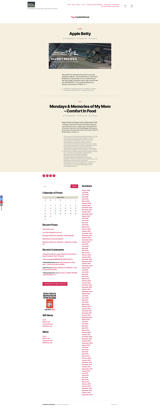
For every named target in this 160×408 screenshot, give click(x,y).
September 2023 (87, 265)
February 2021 (86, 332)
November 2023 (87, 261)
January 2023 (86, 283)
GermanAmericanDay (91, 143)
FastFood (88, 142)
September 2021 (87, 317)
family (84, 142)
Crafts (83, 4)
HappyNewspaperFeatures (70, 146)
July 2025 (85, 218)
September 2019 (87, 369)
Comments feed (47, 324)
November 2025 (87, 210)
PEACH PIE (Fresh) (48, 229)
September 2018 (87, 395)
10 (50, 208)
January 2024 (86, 257)
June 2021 (85, 324)
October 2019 (86, 367)
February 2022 (86, 306)
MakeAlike (74, 151)
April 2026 (85, 199)
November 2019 (87, 364)
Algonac (71, 136)
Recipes (78, 4)
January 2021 (86, 334)
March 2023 (85, 278)
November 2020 (87, 339)
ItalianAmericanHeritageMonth (71, 149)
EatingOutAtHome (78, 142)
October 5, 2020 (83, 115)
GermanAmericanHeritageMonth (71, 145)
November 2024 (87, 235)
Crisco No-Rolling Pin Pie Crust (52, 232)
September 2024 (87, 240)
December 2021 (87, 311)
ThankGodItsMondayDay (81, 163)
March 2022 (85, 304)
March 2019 (85, 382)
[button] (1, 212)
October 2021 (86, 315)
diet (91, 140)
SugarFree (69, 163)
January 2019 (86, 386)
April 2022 (85, 302)
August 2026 (86, 190)
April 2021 (85, 328)
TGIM (73, 163)
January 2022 (86, 308)
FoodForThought (67, 143)
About (69, 4)
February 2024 (86, 255)
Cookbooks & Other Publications (94, 4)
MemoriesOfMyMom (88, 151)
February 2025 (86, 229)
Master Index (107, 4)
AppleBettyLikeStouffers (77, 88)
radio (84, 158)
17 (50, 211)
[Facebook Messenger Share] (1, 199)
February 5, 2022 (83, 38)
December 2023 (87, 259)
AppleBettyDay (67, 88)
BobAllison (86, 139)
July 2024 (85, 244)
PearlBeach (73, 158)
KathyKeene (86, 149)
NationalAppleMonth (78, 152)
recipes (95, 158)
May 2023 (85, 274)
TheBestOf (89, 163)
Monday (65, 152)
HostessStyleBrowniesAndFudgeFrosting (73, 148)
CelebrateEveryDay (68, 140)
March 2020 (85, 356)
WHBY (90, 164)
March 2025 (85, 227)
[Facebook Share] (1, 197)
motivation (70, 152)
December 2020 (87, 336)
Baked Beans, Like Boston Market (52, 239)
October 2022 (86, 289)
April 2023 (85, 276)
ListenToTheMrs (93, 149)
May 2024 (85, 248)
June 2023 (85, 272)
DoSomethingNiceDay (69, 142)
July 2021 (85, 321)
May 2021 (85, 326)
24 (50, 213)
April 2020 (85, 354)
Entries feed (46, 322)
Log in (44, 320)
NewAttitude (88, 157)
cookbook (83, 140)
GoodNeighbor (88, 145)
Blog (73, 4)
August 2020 (86, 345)
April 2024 (85, 250)
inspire (94, 148)
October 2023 (86, 263)
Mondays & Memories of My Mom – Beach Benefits (58, 235)
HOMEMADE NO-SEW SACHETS (63, 259)
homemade (79, 146)
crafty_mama (46, 259)
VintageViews (46, 254)
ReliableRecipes (67, 160)
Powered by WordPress (62, 404)
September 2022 (87, 291)
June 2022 (85, 298)
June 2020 (85, 349)
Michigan (95, 151)
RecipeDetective (89, 158)
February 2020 (86, 358)
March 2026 (85, 201)
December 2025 (87, 207)
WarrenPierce (77, 164)
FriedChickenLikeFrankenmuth (79, 143)
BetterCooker (91, 137)
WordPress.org (47, 326)
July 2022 (85, 296)
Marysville (80, 151)
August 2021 (86, 319)
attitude (74, 137)
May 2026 (85, 197)
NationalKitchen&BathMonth (80, 155)
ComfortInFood (86, 88)
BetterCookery (67, 139)
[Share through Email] (1, 204)
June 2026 (85, 194)
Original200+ (67, 158)
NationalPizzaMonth (80, 157)
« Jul (44, 219)
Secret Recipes (51, 404)
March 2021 (85, 330)
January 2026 (86, 205)
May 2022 (85, 300)
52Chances (66, 136)
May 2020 (85, 352)
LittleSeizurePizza (68, 151)
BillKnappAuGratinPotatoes (77, 139)
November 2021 (87, 313)
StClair (65, 163)
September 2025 (87, 214)
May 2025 (85, 222)
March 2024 (85, 253)
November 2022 (87, 287)
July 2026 (85, 192)
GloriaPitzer (93, 88)
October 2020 (86, 341)
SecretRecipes (67, 90)
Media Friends (115, 4)
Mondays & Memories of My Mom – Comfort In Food (80, 108)
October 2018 (86, 392)
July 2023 (85, 270)
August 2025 (86, 216)
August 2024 (86, 242)
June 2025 (85, 220)
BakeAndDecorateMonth (82, 137)
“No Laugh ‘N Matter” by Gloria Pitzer (110, 6)
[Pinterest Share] (1, 202)
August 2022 (86, 293)
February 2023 (86, 280)
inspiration (90, 148)
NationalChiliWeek (87, 152)
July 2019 (85, 373)
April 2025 (85, 225)
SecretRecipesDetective (69, 161)
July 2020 (85, 347)
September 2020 (87, 343)
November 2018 (87, 390)
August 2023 (86, 268)
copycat (88, 140)
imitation (85, 148)
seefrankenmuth (91, 161)
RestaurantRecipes (76, 160)
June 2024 (85, 246)
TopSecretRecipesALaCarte (87, 90)
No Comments (94, 38)
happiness (94, 145)
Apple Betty (80, 33)
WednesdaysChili (84, 164)
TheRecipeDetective (71, 38)
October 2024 (86, 237)
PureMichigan (79, 158)
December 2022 (87, 285)
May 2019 (85, 377)
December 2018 (87, 388)
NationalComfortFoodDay (69, 154)
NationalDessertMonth (69, 155)
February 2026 (86, 203)
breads (91, 139)
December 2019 (87, 362)
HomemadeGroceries (87, 146)
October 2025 (86, 212)
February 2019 (86, 384)
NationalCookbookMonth (81, 154)
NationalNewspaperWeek (69, 157)
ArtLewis (95, 136)
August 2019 (86, 371)
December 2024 (87, 233)
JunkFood (80, 149)
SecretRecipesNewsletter (81, 161)
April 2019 (85, 379)
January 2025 (86, 231)
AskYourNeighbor (68, 137)
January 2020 (86, 360)
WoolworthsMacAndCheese (70, 166)
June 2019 (85, 375)
